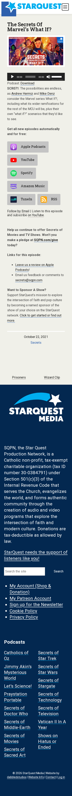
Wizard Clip (52, 377)
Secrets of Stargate (48, 683)
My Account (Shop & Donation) (30, 589)
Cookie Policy (23, 610)
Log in (61, 777)
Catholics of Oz (16, 655)
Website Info (36, 777)
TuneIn (26, 199)
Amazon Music (33, 186)
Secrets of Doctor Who (16, 710)
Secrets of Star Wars (48, 669)
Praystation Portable (15, 697)
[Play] (12, 77)
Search (58, 571)
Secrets (36, 342)
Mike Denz (47, 93)
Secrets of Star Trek (48, 655)
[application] (36, 77)
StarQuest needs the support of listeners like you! (36, 555)
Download (27, 83)
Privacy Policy (24, 617)
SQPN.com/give (46, 240)
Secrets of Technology (50, 697)
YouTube (27, 160)
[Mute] (48, 77)
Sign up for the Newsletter (36, 604)
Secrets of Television (48, 710)
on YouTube (36, 215)
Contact (51, 777)
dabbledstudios (16, 777)
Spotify (27, 173)
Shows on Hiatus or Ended (48, 741)
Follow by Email (18, 211)
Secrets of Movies (14, 738)
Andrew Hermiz (22, 93)
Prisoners (19, 377)
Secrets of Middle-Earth (17, 724)
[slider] (57, 76)
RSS (54, 199)
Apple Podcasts (33, 146)
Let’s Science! (18, 686)
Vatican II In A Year (52, 724)
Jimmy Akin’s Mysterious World (18, 672)
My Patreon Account (30, 598)
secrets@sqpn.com (28, 280)
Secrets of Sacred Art (15, 752)
